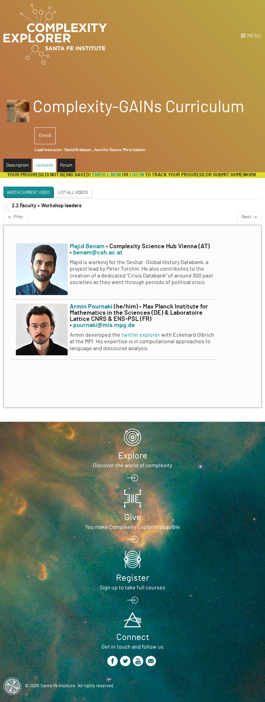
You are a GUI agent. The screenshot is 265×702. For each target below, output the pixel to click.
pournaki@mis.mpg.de (104, 325)
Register (132, 578)
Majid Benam (87, 246)
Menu (254, 36)
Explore (132, 455)
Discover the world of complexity (132, 465)
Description (17, 165)
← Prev (15, 216)
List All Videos (73, 192)
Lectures (44, 165)
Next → (249, 216)
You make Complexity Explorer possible (132, 527)
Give (132, 517)
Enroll (45, 135)
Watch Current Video (28, 192)
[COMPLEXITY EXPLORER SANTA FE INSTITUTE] (55, 34)
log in (136, 174)
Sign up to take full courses (132, 587)
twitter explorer (140, 335)
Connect (132, 637)
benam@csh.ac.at (97, 253)
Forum (66, 165)
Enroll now (106, 174)
